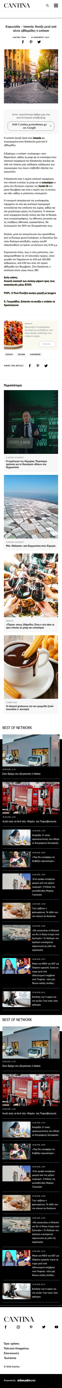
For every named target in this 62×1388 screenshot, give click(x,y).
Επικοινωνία (11, 1353)
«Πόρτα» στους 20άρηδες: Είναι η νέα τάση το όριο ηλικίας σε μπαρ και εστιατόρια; (30, 626)
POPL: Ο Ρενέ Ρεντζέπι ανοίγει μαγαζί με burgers (30, 293)
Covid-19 (43, 186)
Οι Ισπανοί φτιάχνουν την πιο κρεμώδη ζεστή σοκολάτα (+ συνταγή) (29, 708)
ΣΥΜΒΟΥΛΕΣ (11, 702)
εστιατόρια (47, 182)
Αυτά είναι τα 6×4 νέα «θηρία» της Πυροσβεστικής (29, 821)
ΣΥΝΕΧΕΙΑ (46, 344)
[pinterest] (31, 42)
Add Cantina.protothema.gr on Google (29, 126)
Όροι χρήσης (11, 1343)
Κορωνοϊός (35, 354)
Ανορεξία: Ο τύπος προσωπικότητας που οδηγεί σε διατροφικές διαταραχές (45, 839)
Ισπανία (37, 138)
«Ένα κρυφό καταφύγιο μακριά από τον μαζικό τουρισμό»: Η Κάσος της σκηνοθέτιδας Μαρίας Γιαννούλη (43, 887)
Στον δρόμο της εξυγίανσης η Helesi (21, 773)
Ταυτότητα (10, 1358)
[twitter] (39, 42)
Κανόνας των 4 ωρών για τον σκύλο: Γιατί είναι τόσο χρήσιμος (45, 1000)
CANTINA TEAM (19, 37)
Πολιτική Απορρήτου (16, 1348)
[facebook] (23, 42)
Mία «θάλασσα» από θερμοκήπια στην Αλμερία (30, 545)
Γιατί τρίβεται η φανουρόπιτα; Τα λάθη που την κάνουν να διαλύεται (45, 912)
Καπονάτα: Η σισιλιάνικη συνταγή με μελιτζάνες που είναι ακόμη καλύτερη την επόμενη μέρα (39, 332)
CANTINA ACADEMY (15, 457)
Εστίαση (9, 354)
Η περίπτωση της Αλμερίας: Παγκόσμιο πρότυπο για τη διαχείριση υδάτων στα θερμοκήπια (26, 464)
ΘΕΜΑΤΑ (10, 621)
